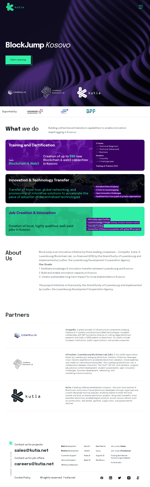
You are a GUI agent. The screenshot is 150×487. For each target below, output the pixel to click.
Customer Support (68, 455)
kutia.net (70, 478)
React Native (101, 446)
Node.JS (87, 455)
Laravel (87, 451)
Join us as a (118, 446)
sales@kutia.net (31, 450)
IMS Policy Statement (69, 465)
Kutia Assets (116, 462)
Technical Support (68, 460)
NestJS (87, 446)
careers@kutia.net (34, 464)
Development (68, 446)
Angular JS (100, 455)
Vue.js (98, 451)
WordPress (100, 460)
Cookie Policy (22, 478)
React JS (87, 460)
